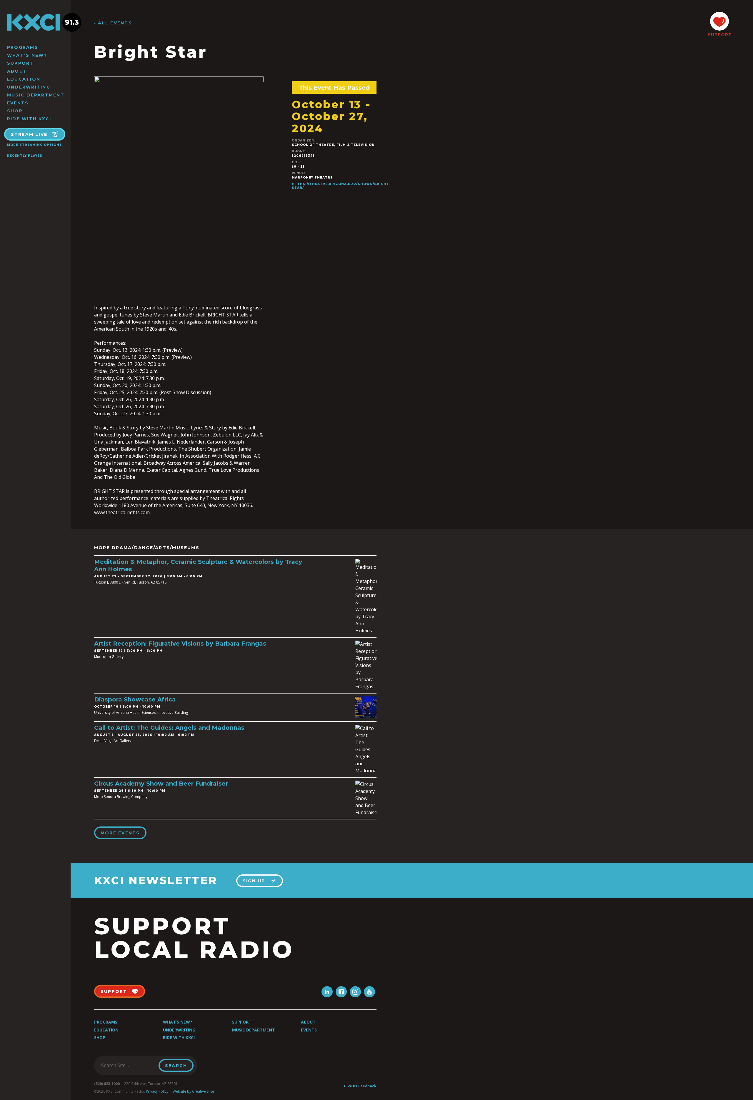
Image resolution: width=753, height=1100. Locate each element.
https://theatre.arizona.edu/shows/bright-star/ (341, 186)
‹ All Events (113, 23)
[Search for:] (128, 1065)
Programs (22, 47)
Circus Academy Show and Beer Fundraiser (161, 783)
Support (20, 63)
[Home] (35, 22)
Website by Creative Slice (193, 1091)
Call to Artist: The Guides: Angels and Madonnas (169, 727)
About (17, 71)
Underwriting (28, 87)
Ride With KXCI (29, 118)
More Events (120, 833)
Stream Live (29, 134)
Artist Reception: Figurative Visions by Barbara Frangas (180, 643)
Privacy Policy (157, 1091)
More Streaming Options (34, 145)
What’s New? (27, 55)
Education (23, 79)
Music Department (35, 95)
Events (18, 103)
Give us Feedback (360, 1086)
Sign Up (254, 881)
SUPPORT (719, 34)
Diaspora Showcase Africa (135, 699)
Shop (15, 111)
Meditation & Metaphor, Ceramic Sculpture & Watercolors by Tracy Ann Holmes (198, 565)
